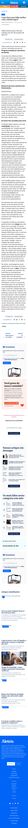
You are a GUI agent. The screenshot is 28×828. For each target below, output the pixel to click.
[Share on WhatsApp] (24, 42)
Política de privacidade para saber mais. (14, 359)
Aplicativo (14, 786)
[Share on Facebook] (14, 42)
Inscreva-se (14, 788)
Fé (3, 597)
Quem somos (14, 813)
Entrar (18, 763)
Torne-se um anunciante (14, 818)
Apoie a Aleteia (14, 810)
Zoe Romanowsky (19, 22)
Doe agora (13, 6)
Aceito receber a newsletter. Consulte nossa (14, 359)
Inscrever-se (7, 363)
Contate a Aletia (14, 820)
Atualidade (14, 771)
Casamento (5, 707)
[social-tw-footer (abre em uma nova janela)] (15, 803)
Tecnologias (5, 626)
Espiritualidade (14, 775)
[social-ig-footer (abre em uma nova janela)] (18, 803)
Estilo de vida (4, 11)
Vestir (14, 790)
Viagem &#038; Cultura (14, 777)
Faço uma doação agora (10, 403)
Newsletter (14, 784)
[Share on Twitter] (19, 42)
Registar (5, 6)
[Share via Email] (22, 42)
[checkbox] (3, 358)
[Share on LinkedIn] (17, 42)
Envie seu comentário (14, 433)
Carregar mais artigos (14, 486)
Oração (22, 6)
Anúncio (14, 792)
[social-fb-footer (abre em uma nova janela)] (12, 803)
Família (4, 326)
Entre (20, 427)
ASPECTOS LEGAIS (14, 815)
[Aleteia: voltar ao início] (14, 2)
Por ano (14, 798)
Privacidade (14, 823)
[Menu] (4, 2)
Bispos (4, 680)
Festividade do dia (11, 546)
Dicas (4, 653)
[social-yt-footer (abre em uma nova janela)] (10, 803)
